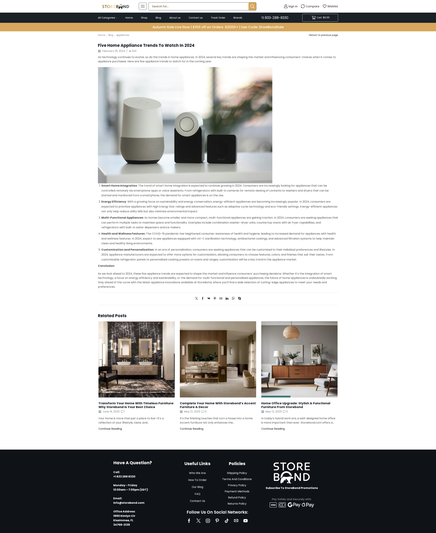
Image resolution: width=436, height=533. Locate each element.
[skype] (238, 298)
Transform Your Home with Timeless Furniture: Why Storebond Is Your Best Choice (136, 405)
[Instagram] (208, 521)
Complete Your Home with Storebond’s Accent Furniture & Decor (218, 405)
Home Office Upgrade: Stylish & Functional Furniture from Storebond (295, 405)
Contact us (196, 17)
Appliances (122, 35)
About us (175, 17)
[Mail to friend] (221, 298)
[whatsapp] (233, 298)
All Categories (106, 17)
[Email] (236, 521)
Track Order (218, 17)
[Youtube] (245, 521)
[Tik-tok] (226, 521)
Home (129, 17)
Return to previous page (323, 35)
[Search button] (252, 6)
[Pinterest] (215, 298)
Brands (237, 17)
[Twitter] (197, 298)
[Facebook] (203, 298)
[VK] (209, 298)
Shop (144, 17)
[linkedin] (227, 298)
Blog (158, 17)
